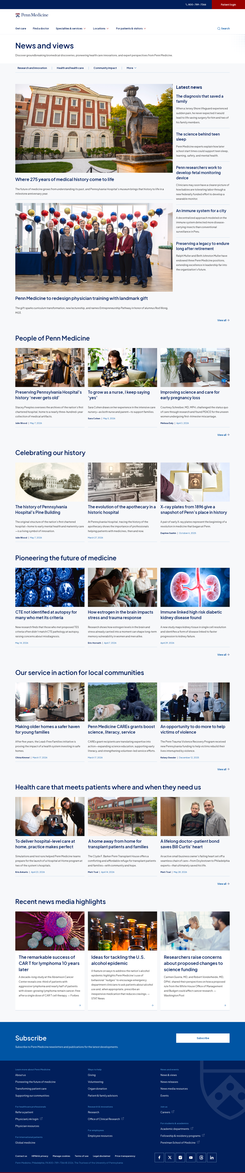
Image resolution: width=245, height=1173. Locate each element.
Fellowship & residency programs (180, 1135)
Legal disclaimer (101, 1156)
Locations (99, 28)
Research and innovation (32, 67)
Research (93, 1112)
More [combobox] (130, 67)
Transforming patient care (31, 1088)
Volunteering (95, 1081)
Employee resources (100, 1135)
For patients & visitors (129, 28)
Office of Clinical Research (104, 1119)
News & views (168, 1075)
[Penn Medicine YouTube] (190, 1157)
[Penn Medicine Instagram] (180, 1157)
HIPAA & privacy (40, 1156)
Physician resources (27, 1126)
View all (221, 320)
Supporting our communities (32, 1095)
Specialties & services (69, 28)
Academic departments (174, 1128)
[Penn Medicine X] (169, 1157)
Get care (20, 28)
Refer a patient (24, 1112)
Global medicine (25, 1142)
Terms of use (81, 1156)
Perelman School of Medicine (178, 1142)
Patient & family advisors (103, 1095)
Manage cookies (61, 1156)
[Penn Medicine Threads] (201, 1157)
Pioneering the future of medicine (35, 1081)
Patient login (228, 4)
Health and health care (70, 67)
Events (164, 1095)
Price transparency (125, 1156)
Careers (165, 1112)
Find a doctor (41, 28)
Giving (92, 1075)
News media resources (174, 1088)
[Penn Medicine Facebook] (159, 1157)
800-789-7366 (197, 4)
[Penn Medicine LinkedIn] (211, 1157)
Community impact (105, 67)
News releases (169, 1081)
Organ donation (97, 1088)
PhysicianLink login (26, 1119)
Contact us (21, 1156)
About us (20, 1075)
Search (225, 28)
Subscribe (203, 1038)
